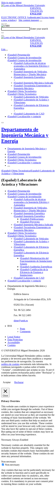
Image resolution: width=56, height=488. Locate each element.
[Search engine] (41, 21)
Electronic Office (13, 17)
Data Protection (15, 339)
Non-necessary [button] (8, 461)
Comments (25, 331)
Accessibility (13, 342)
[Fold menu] (6, 50)
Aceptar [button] (7, 382)
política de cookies (10, 364)
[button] (24, 60)
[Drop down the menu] (5, 23)
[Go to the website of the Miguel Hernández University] (23, 5)
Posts (22, 328)
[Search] (2, 32)
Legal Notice (13, 336)
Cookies (11, 345)
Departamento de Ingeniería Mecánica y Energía (24, 135)
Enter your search (39, 28)
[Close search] (2, 35)
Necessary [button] (6, 439)
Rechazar (18, 382)
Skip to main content (11, 2)
